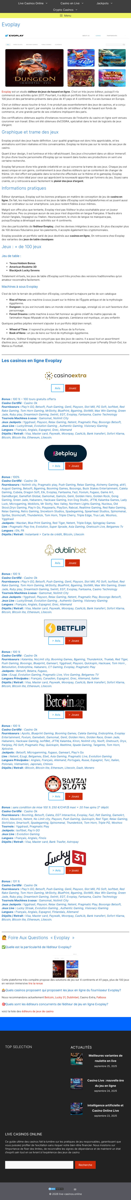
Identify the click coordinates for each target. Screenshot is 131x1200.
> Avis (56, 466)
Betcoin (49, 997)
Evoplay (6, 91)
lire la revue (35, 983)
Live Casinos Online (30, 3)
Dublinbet (73, 997)
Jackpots (102, 3)
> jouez (74, 870)
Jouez (72, 388)
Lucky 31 (60, 997)
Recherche (85, 1165)
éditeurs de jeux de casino (38, 1011)
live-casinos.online (70, 1194)
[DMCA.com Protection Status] (56, 1189)
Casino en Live (70, 3)
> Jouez (74, 466)
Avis (57, 388)
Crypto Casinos (63, 9)
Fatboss (101, 997)
